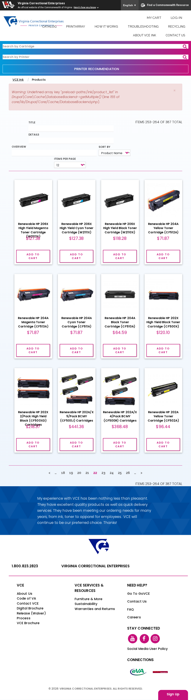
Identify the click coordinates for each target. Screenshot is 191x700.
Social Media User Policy (147, 649)
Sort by (104, 147)
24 (113, 473)
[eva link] (138, 672)
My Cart (154, 18)
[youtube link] (132, 638)
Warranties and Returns (95, 609)
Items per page (65, 159)
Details (34, 134)
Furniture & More (89, 599)
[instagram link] (155, 638)
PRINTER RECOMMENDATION (96, 69)
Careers (134, 617)
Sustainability (86, 604)
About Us (24, 593)
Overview (19, 147)
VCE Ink (18, 80)
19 (72, 473)
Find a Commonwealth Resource (168, 4)
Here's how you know (85, 7)
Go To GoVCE (138, 593)
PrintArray (75, 26)
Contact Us (175, 35)
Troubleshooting (143, 26)
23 (104, 473)
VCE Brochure (28, 623)
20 (80, 473)
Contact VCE (28, 603)
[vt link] (161, 672)
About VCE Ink (144, 35)
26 (129, 473)
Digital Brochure (30, 608)
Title (32, 122)
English (129, 5)
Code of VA (26, 598)
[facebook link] (144, 638)
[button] (174, 90)
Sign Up (173, 694)
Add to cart (33, 256)
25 (121, 473)
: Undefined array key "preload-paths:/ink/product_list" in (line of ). (66, 97)
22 (96, 473)
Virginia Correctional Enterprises (41, 3)
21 (88, 473)
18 (64, 473)
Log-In (176, 18)
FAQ (130, 609)
